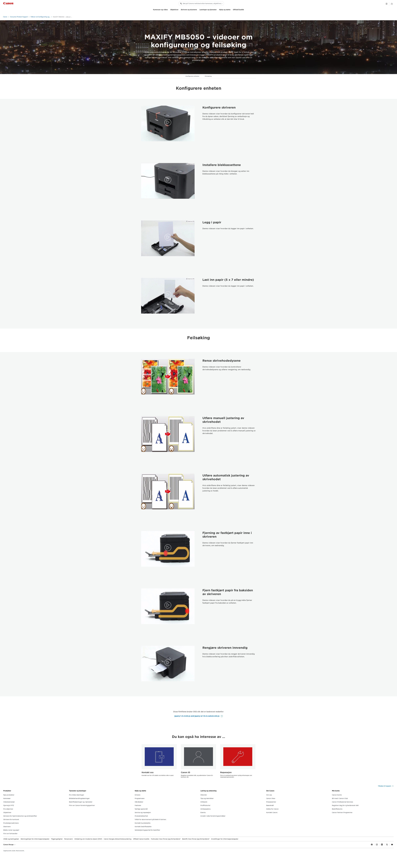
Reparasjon (226, 772)
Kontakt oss (148, 772)
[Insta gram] (377, 845)
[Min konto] (386, 3)
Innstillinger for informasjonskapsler (224, 839)
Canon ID (185, 772)
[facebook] (372, 845)
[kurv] (392, 4)
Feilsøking (208, 76)
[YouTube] (392, 845)
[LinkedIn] (382, 845)
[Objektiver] (179, 9)
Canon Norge (8, 844)
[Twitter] (387, 845)
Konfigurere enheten (192, 76)
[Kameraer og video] (168, 9)
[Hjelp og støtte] (231, 9)
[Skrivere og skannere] (198, 9)
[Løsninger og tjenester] (217, 9)
